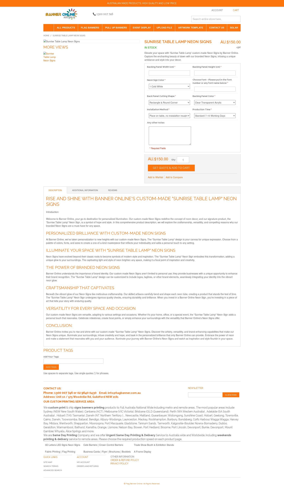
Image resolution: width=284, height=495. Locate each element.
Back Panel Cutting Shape (161, 96)
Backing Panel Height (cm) (206, 67)
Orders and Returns (88, 466)
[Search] (237, 19)
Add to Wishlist (155, 177)
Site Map (47, 462)
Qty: (173, 159)
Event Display (142, 27)
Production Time (201, 109)
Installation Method (157, 109)
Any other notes (156, 122)
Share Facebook (196, 177)
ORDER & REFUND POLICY (124, 460)
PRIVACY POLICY (119, 463)
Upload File (164, 27)
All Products (66, 27)
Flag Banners (90, 27)
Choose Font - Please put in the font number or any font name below (212, 81)
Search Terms (50, 466)
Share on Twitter (203, 177)
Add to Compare (174, 177)
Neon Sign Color (155, 80)
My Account (83, 462)
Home (46, 35)
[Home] (48, 27)
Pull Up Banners (116, 27)
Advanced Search (52, 470)
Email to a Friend (190, 177)
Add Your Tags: (51, 356)
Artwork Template (190, 27)
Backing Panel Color (203, 96)
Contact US (216, 27)
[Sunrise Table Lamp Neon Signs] (49, 58)
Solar (234, 27)
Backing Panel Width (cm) (160, 67)
